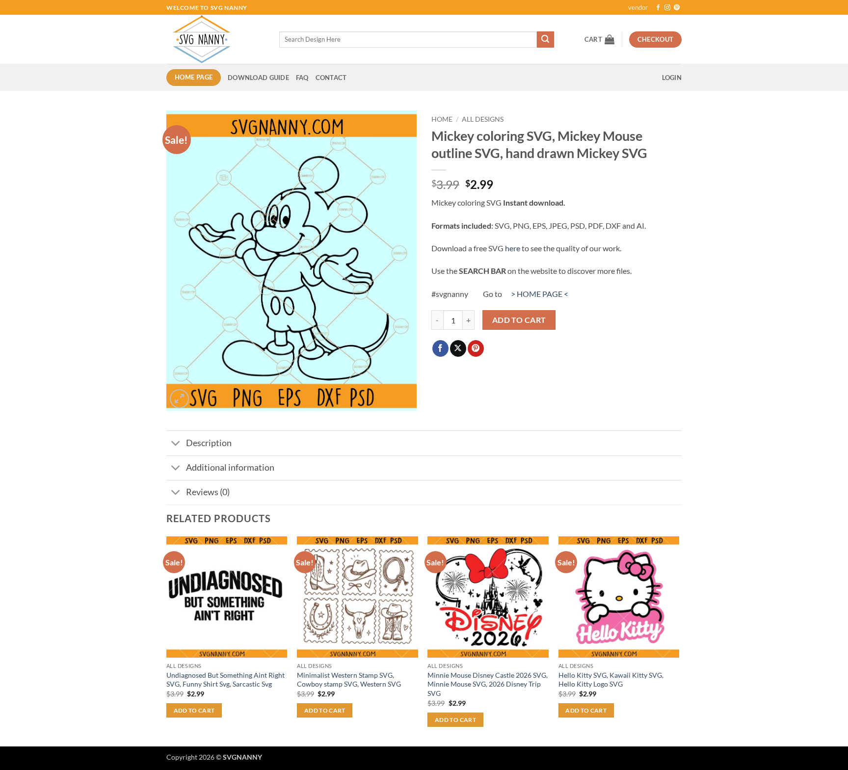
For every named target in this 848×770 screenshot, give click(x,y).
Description (209, 443)
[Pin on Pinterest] (476, 348)
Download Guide (258, 77)
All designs (483, 119)
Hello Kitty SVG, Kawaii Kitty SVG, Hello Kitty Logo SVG (610, 680)
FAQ (302, 77)
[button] (599, 39)
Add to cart (519, 320)
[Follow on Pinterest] (677, 7)
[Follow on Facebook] (658, 7)
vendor (638, 7)
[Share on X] (458, 348)
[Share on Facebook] (440, 348)
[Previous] (166, 640)
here (512, 248)
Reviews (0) (208, 492)
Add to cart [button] (194, 710)
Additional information (230, 467)
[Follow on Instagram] (667, 7)
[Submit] (545, 39)
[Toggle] (176, 443)
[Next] (678, 640)
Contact (331, 77)
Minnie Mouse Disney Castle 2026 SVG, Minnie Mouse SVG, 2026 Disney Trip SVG (487, 684)
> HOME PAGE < (539, 293)
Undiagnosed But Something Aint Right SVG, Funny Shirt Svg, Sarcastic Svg (225, 680)
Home (441, 119)
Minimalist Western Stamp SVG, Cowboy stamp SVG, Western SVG (349, 680)
